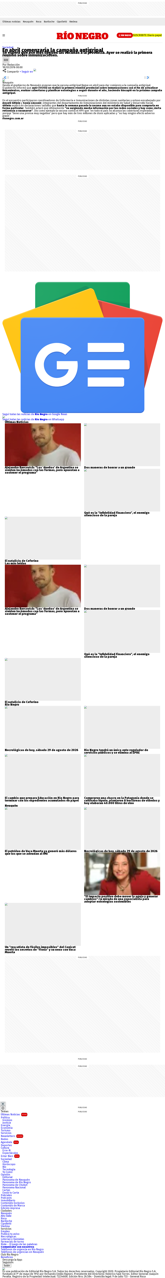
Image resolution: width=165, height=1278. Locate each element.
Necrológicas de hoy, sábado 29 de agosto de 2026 (41, 750)
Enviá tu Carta (10, 1192)
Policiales (6, 1195)
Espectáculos (10, 1153)
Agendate (9, 1142)
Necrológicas (8, 1236)
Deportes (6, 1145)
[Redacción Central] (6, 57)
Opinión (5, 1174)
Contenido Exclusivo (12, 1203)
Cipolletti (62, 21)
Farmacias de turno (12, 1241)
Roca (38, 21)
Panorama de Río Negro (16, 1182)
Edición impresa (10, 1208)
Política (5, 1117)
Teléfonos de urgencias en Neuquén (22, 1252)
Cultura (5, 1148)
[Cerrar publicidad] (3, 1104)
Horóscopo (8, 1164)
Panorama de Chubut (14, 1185)
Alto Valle (6, 1216)
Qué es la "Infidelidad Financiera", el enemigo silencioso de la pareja (117, 514)
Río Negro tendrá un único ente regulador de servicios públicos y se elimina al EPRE (116, 751)
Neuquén (28, 21)
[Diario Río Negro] (82, 35)
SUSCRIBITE (147, 35)
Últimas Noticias (14, 1114)
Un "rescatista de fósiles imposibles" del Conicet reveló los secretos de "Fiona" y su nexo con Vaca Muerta (40, 949)
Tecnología (8, 1169)
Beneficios (7, 1257)
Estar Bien (10, 1156)
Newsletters (11, 1136)
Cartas (6, 1190)
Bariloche (49, 21)
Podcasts (6, 1198)
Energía (5, 1125)
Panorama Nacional (14, 1187)
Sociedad (7, 47)
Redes (4, 1139)
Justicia (6, 1122)
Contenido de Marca (13, 1205)
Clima (5, 1161)
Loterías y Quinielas (12, 1239)
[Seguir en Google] (3, 80)
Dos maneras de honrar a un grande (109, 467)
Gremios (7, 1120)
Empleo (5, 1231)
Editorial (7, 1177)
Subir (7, 1265)
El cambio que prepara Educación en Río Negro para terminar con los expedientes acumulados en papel (42, 799)
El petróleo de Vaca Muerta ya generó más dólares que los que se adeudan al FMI (41, 852)
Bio (4, 1167)
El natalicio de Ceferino (22, 561)
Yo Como (7, 1172)
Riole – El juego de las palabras (19, 1244)
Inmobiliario (8, 1200)
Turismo (5, 1130)
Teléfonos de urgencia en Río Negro (22, 1249)
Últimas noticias (11, 21)
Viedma (73, 21)
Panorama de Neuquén (16, 1180)
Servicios (6, 1133)
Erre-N (6, 1150)
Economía (7, 1128)
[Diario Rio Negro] (3, 1268)
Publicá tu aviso (10, 1234)
